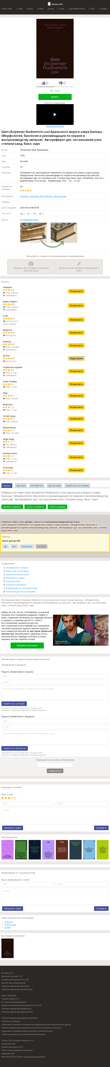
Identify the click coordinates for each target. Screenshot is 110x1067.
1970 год (8, 922)
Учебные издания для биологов (15, 986)
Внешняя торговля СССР (11, 976)
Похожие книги (13, 581)
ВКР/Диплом (46, 196)
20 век (51, 8)
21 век (61, 8)
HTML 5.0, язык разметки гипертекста (17, 1050)
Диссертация (60, 196)
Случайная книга (77, 8)
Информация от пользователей (21, 588)
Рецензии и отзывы (15, 578)
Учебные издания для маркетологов (17, 1012)
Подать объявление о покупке (17, 671)
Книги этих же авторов (17, 571)
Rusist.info (57, 4)
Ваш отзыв (7, 794)
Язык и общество (8, 995)
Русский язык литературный (13, 983)
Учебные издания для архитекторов (16, 989)
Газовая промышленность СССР (15, 979)
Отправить (101, 827)
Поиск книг (6, 8)
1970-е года (10, 924)
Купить (55, 96)
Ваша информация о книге (15, 879)
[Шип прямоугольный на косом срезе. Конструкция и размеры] (89, 850)
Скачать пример (57, 506)
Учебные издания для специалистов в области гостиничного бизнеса (31, 1028)
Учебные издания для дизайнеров (16, 1008)
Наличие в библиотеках (17, 574)
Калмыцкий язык (8, 1044)
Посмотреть (76, 291)
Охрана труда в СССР (10, 999)
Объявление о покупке (17, 567)
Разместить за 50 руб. (14, 703)
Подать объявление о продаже (17, 716)
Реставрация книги (29, 219)
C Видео (103, 8)
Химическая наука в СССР (12, 1047)
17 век (19, 8)
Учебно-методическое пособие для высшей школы (23, 1034)
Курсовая (34, 196)
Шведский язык (8, 1053)
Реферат (24, 196)
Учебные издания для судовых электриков (19, 1018)
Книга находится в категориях (20, 591)
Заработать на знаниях (77, 485)
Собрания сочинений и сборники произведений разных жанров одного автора (36, 1024)
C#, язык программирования (13, 1002)
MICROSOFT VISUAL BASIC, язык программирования (23, 1057)
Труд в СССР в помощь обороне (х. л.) (17, 1040)
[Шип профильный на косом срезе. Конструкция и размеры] (75, 850)
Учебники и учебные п (11, 1021)
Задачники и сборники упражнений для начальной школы (27, 1031)
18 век (30, 8)
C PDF (92, 8)
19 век (40, 8)
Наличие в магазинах (16, 584)
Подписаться (55, 770)
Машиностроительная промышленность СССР (21, 1005)
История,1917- (7, 973)
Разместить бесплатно (14, 748)
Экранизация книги (55, 126)
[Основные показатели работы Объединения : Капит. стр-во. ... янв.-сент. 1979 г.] (7, 850)
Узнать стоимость (35, 506)
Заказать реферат (12, 506)
